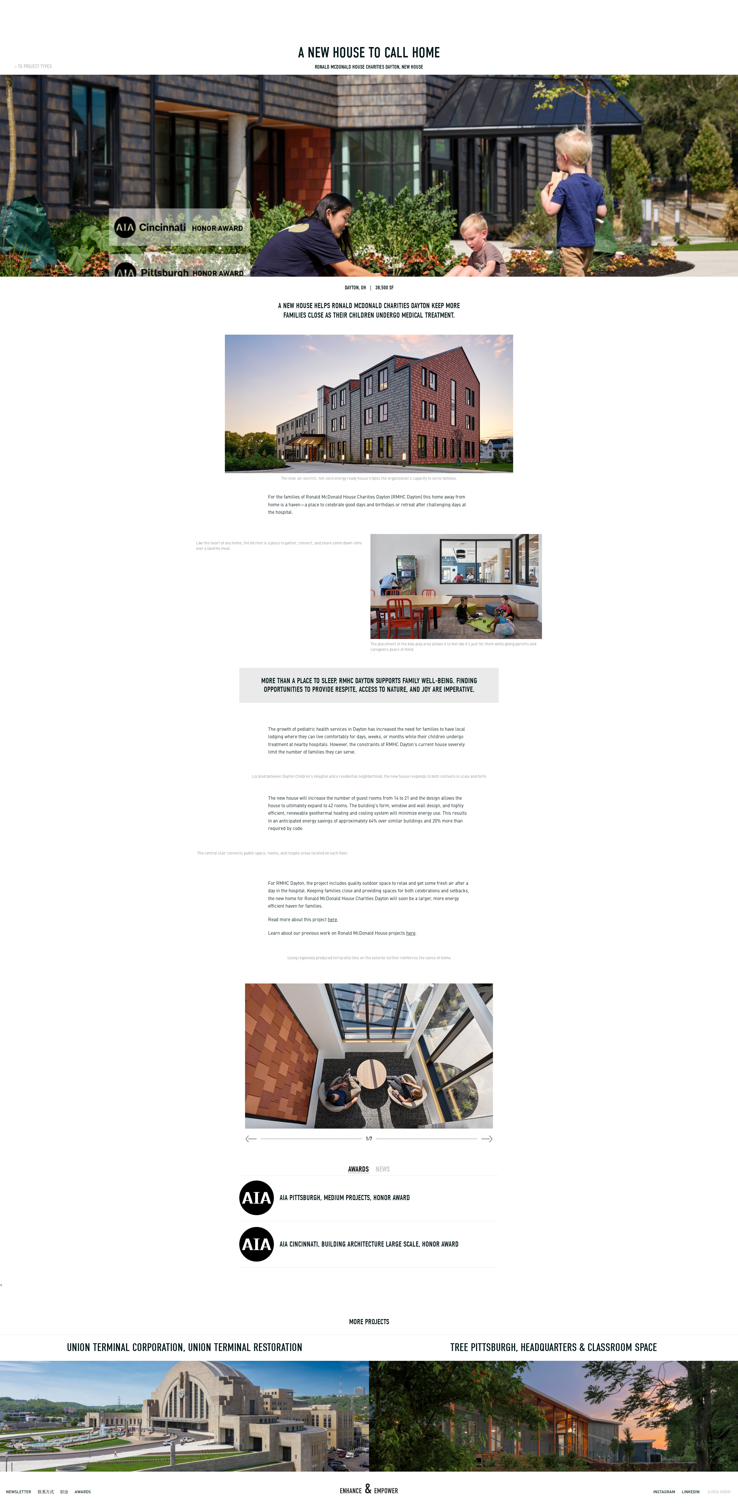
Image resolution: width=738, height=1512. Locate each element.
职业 (64, 1491)
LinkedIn (691, 1491)
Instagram (664, 1491)
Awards (83, 1491)
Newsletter (18, 1491)
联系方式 (46, 1491)
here (332, 920)
